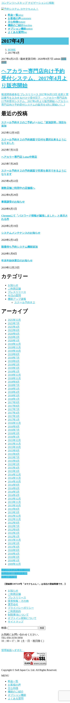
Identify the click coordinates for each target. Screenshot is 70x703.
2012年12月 (14, 515)
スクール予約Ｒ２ (24, 302)
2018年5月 (14, 388)
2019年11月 (14, 347)
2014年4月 (14, 495)
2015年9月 (14, 450)
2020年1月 (14, 340)
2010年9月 (14, 550)
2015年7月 (14, 457)
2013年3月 (14, 512)
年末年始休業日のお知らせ (17, 260)
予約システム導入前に (15, 570)
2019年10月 (14, 350)
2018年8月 (14, 381)
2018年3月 (14, 395)
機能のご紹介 (15, 691)
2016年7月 (14, 430)
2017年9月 (14, 402)
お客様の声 (14, 684)
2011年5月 (14, 543)
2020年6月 (14, 333)
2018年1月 (14, 399)
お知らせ (13, 285)
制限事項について (18, 614)
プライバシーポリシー (21, 607)
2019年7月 (14, 357)
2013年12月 (14, 498)
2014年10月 (14, 481)
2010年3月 (14, 557)
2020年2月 (14, 337)
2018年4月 (14, 392)
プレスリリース (17, 292)
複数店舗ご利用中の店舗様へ (18, 188)
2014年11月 (14, 478)
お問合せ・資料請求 (14, 573)
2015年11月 (14, 443)
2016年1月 (14, 436)
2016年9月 (14, 426)
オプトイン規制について (22, 618)
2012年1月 (14, 536)
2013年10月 (14, 505)
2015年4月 (14, 467)
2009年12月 (14, 564)
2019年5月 (14, 364)
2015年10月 (14, 447)
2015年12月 (14, 440)
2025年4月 (14, 326)
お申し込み (9, 576)
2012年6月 (14, 529)
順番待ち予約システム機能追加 (19, 246)
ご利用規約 (14, 611)
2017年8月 (14, 405)
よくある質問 (15, 698)
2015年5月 (14, 464)
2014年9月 (14, 485)
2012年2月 (14, 533)
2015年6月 (14, 460)
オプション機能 (17, 695)
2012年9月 (14, 522)
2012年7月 (14, 526)
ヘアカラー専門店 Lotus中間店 (19, 156)
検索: (4, 627)
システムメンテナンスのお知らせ (20, 232)
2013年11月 (14, 502)
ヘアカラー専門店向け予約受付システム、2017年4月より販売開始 (34, 78)
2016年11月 (14, 423)
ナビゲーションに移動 (41, 2)
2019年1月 (14, 371)
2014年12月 (14, 474)
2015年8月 (14, 454)
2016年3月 (14, 433)
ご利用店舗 (14, 288)
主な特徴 (13, 688)
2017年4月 (14, 412)
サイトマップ (15, 621)
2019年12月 (14, 344)
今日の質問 (14, 295)
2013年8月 (14, 509)
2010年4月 (14, 553)
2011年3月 (14, 546)
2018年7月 (14, 385)
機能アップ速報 (17, 299)
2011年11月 (14, 540)
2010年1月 (14, 560)
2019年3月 (14, 368)
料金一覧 (13, 681)
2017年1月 (14, 419)
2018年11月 (14, 378)
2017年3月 (14, 416)
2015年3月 (14, 471)
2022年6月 (14, 330)
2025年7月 (14, 323)
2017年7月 (14, 409)
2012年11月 (14, 519)
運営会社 (13, 604)
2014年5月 (14, 491)
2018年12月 (14, 375)
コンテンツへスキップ (14, 2)
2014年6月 (14, 488)
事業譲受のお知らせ (13, 201)
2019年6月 (14, 361)
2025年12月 (14, 320)
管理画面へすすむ (13, 650)
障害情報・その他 (18, 601)
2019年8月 (14, 354)
